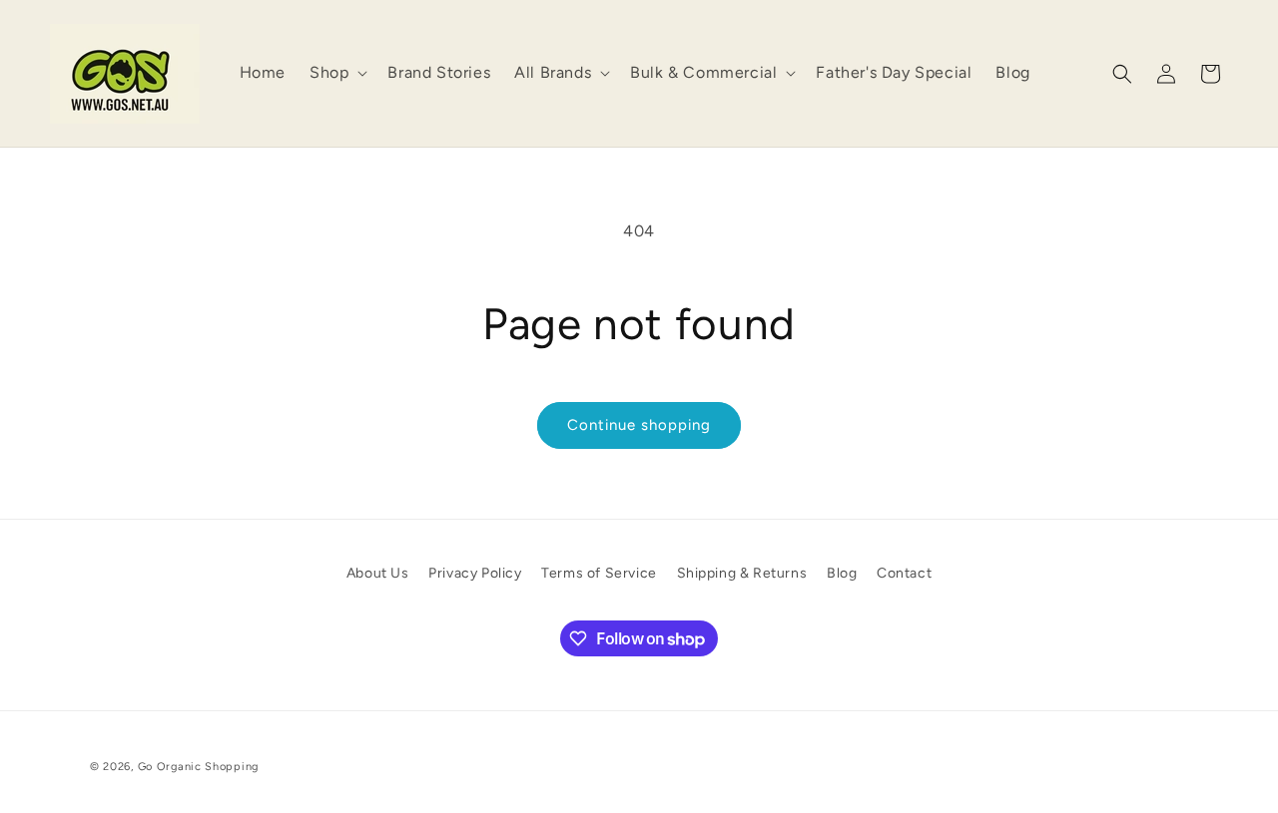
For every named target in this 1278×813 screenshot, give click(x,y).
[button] (336, 73)
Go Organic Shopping (198, 766)
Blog (842, 573)
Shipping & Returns (742, 573)
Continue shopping (639, 425)
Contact (904, 573)
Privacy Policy (474, 573)
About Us (377, 573)
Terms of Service (599, 573)
